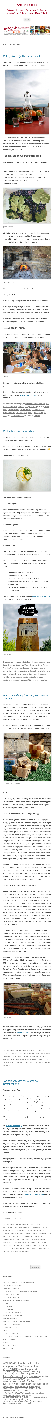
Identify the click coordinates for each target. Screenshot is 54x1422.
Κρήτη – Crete (8, 1309)
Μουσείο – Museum (10, 1318)
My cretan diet (28, 1366)
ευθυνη (16, 1248)
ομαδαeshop (41, 1248)
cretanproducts (8, 1239)
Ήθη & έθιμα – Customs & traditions (16, 1300)
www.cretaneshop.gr (28, 395)
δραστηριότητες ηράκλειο (38, 1397)
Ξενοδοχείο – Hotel (10, 1327)
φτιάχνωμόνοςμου (12, 1062)
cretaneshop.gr (23, 1033)
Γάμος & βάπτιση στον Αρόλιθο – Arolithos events (21, 1291)
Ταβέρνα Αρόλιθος (14, 1392)
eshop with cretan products (18, 674)
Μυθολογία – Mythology (11, 1324)
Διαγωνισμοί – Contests (11, 1294)
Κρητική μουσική (37, 1383)
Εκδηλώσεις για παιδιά (29, 1374)
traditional (26, 677)
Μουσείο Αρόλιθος (21, 1388)
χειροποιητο (24, 1062)
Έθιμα (36, 1366)
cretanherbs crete (43, 671)
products (19, 677)
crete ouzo (19, 413)
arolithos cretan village (11, 1059)
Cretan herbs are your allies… (19, 431)
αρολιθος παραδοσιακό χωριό (35, 1393)
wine (4, 416)
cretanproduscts (9, 413)
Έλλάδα (41, 1245)
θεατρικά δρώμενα (10, 1403)
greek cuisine (25, 1239)
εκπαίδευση (23, 1399)
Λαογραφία (35, 1387)
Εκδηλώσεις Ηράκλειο (11, 1374)
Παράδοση (38, 1388)
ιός (21, 1248)
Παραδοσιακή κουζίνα (11, 1390)
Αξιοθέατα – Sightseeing (12, 1288)
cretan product (38, 1236)
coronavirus (27, 1236)
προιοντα (40, 1059)
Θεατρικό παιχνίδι (10, 1379)
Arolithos (8, 1363)
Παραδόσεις (26, 1390)
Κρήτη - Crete (30, 407)
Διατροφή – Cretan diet (11, 1297)
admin (8, 1065)
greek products (40, 674)
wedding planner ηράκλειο (27, 1242)
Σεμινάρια (6, 1342)
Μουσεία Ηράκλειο (8, 1388)
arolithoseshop (25, 668)
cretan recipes (13, 410)
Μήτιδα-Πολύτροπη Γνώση (12, 1315)
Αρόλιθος (10, 1369)
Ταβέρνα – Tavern (9, 1345)
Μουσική (31, 1388)
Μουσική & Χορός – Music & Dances (16, 1321)
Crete (19, 1365)
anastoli (41, 1230)
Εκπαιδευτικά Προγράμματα (21, 1376)
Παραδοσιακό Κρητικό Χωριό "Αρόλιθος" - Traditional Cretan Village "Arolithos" (27, 665)
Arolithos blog (27, 4)
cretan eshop (33, 1363)
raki (45, 413)
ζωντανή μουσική (36, 1401)
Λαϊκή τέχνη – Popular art (12, 1312)
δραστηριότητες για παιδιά (15, 1397)
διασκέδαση (27, 1395)
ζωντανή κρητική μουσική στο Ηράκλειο (16, 1401)
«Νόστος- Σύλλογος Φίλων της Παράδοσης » (19, 1282)
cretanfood (32, 671)
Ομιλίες (5, 1330)
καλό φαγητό (22, 1403)
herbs (13, 677)
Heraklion (6, 677)
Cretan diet (20, 1363)
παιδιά (29, 1403)
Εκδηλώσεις (35, 1372)
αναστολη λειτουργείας (16, 1245)
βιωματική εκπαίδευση (13, 1395)
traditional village (9, 680)
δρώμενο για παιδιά (10, 1399)
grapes (35, 413)
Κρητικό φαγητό (23, 1386)
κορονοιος (27, 1248)
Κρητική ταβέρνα (8, 1387)
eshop (30, 413)
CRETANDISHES (38, 410)
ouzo (41, 413)
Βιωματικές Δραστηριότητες (16, 1371)
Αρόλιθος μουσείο (28, 1369)
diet (25, 413)
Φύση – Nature (8, 1348)
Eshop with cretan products (35, 404)
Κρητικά (39, 1379)
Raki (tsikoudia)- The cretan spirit (21, 56)
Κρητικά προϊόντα (10, 1381)
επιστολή (10, 1248)
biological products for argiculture (15, 671)
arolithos (37, 416)
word (39, 1242)
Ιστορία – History (9, 1306)
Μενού (27, 19)
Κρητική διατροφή (14, 1383)
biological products (38, 668)
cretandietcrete (25, 410)
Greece (31, 674)
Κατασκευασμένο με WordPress (13, 1417)
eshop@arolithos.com (34, 1194)
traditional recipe (37, 677)
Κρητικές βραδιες (25, 1381)
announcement (8, 1233)
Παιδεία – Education (10, 1333)
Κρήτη (34, 1248)
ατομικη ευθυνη (31, 1245)
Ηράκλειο (21, 407)
